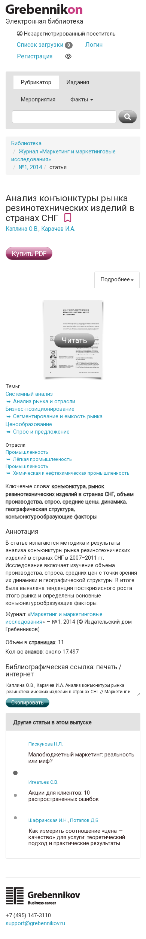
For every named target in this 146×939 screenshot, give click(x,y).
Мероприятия (38, 99)
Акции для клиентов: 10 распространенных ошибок (63, 796)
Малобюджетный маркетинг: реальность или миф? (81, 758)
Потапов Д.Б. (85, 820)
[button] (15, 772)
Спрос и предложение (41, 432)
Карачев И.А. (58, 229)
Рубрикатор (36, 82)
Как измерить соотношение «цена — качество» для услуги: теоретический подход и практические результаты (76, 837)
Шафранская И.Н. (48, 820)
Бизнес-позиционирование (40, 409)
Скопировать (27, 703)
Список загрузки (43, 44)
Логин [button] (94, 44)
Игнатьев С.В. (43, 782)
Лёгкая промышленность (42, 459)
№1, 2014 (30, 167)
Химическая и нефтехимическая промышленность (71, 473)
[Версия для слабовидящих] (68, 56)
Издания (77, 82)
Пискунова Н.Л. (45, 744)
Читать (74, 340)
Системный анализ (29, 394)
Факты (79, 99)
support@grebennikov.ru (35, 923)
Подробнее (115, 279)
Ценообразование (29, 424)
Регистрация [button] (34, 56)
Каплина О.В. (22, 229)
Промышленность (27, 452)
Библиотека (26, 143)
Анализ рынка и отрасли (44, 401)
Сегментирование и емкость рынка (58, 416)
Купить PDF (29, 253)
